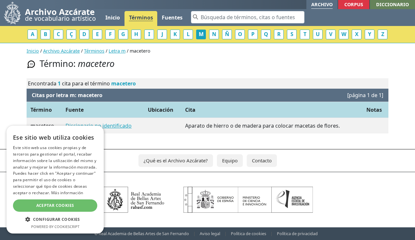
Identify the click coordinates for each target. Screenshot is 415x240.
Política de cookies (248, 233)
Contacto (262, 160)
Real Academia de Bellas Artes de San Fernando (144, 233)
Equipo (230, 160)
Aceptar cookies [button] (55, 205)
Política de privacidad (297, 233)
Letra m (117, 51)
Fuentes (172, 17)
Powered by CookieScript (55, 226)
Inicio (112, 17)
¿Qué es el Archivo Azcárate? (176, 160)
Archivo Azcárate (61, 51)
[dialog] (55, 180)
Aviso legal (210, 233)
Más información (67, 193)
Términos (141, 17)
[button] (55, 219)
